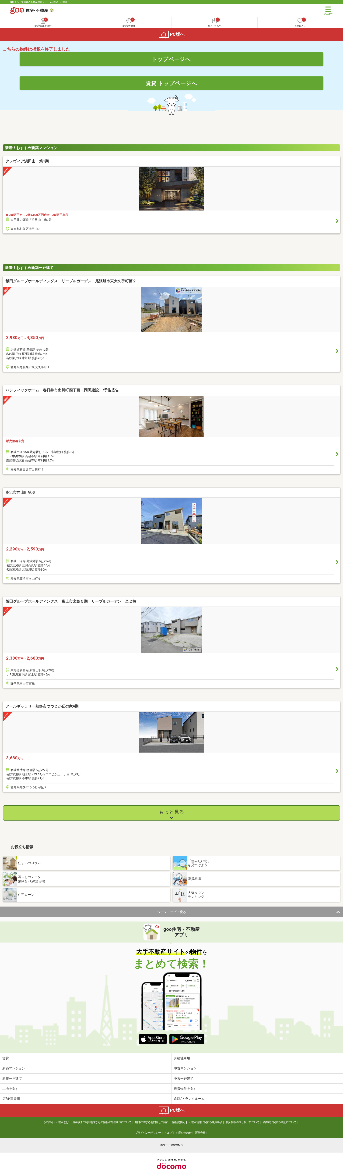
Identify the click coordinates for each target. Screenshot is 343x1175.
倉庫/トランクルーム (189, 1098)
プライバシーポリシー (148, 1132)
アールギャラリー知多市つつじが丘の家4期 (42, 706)
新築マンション (13, 1068)
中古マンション (185, 1068)
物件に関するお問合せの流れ (151, 1122)
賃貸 (5, 1058)
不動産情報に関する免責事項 (205, 1122)
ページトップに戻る (171, 912)
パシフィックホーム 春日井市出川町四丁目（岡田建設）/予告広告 (62, 390)
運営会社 (200, 1132)
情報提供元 (178, 1122)
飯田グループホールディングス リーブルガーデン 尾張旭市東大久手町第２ (71, 281)
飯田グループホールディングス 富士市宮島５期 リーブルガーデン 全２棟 (71, 601)
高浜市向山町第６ (20, 492)
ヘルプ (168, 1132)
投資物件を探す (185, 1088)
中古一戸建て (183, 1078)
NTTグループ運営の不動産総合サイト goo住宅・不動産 (38, 2)
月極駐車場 (182, 1058)
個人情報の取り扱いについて (242, 1122)
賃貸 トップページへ (171, 83)
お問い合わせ (183, 1132)
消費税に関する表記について (279, 1122)
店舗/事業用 (11, 1098)
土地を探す (10, 1088)
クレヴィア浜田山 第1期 (27, 161)
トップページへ (171, 59)
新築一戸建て (12, 1078)
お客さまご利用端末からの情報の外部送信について (101, 1122)
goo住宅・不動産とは (56, 1122)
